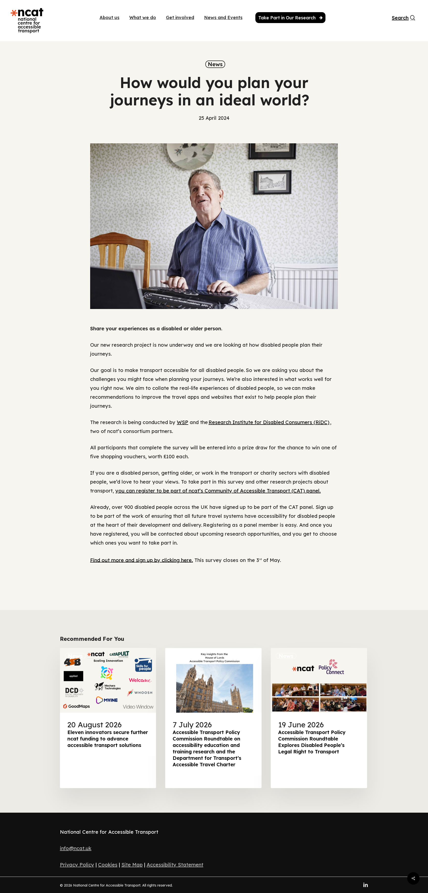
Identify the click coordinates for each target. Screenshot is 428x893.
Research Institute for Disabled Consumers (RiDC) (269, 422)
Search (397, 18)
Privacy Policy (77, 865)
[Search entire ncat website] (412, 20)
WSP (182, 422)
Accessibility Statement (175, 865)
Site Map (132, 865)
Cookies (107, 865)
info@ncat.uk (75, 848)
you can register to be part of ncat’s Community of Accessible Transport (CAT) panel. (218, 491)
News (215, 64)
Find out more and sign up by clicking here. (141, 560)
